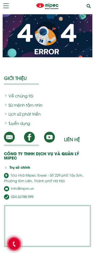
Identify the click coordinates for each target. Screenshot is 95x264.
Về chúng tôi (20, 95)
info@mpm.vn (22, 188)
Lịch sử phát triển (24, 113)
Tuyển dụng (19, 123)
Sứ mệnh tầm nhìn (25, 104)
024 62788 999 (22, 196)
